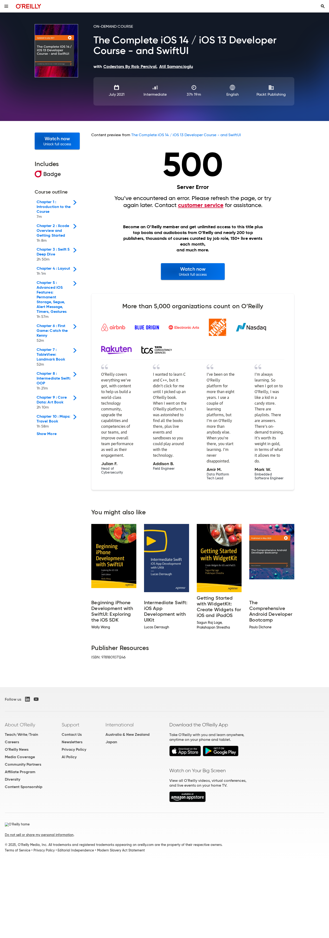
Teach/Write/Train (21, 734)
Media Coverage (20, 756)
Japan (111, 741)
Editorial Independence (76, 850)
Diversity (12, 779)
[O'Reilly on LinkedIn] (27, 699)
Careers (12, 741)
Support (70, 725)
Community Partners (23, 764)
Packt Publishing (271, 94)
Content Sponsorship (23, 786)
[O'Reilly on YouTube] (36, 699)
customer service (201, 205)
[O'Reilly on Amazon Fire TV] (187, 800)
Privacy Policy (74, 749)
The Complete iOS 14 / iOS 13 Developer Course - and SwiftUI (186, 135)
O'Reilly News (16, 749)
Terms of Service (17, 850)
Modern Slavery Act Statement (121, 850)
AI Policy (69, 756)
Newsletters (72, 741)
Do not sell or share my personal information (39, 835)
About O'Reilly (20, 725)
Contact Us (72, 734)
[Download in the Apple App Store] (185, 754)
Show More (47, 434)
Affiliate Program (20, 771)
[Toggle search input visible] (323, 6)
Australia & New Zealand (127, 734)
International (119, 725)
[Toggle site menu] (6, 6)
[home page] (28, 6)
